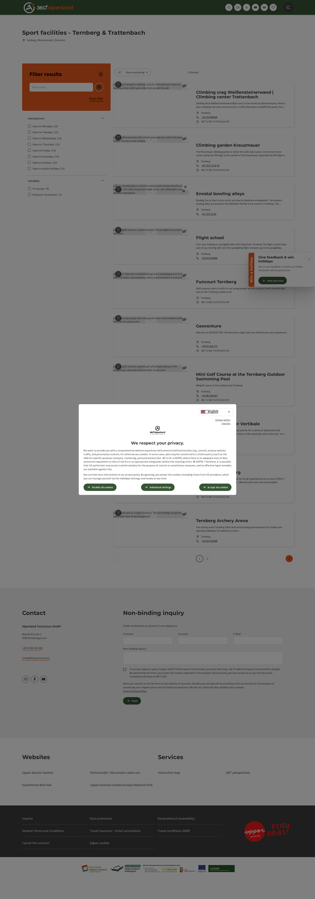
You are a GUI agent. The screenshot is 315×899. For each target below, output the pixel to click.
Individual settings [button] (160, 487)
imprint (226, 423)
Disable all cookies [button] (102, 487)
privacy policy (222, 419)
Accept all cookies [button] (218, 487)
